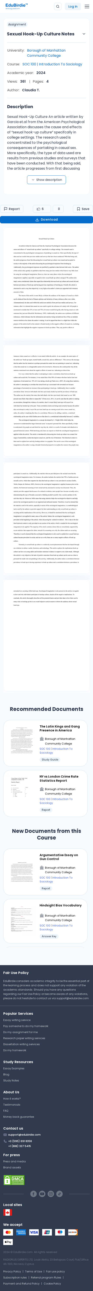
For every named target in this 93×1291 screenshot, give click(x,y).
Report (14, 209)
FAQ (5, 1111)
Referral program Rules (46, 1277)
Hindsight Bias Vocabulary (61, 905)
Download (49, 219)
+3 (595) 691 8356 (20, 1141)
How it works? (12, 1098)
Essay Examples (13, 1068)
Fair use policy (55, 1271)
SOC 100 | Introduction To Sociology (52, 64)
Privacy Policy (12, 1271)
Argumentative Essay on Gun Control (59, 857)
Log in (72, 6)
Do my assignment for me (20, 1032)
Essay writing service (16, 1020)
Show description (49, 180)
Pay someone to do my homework (25, 1026)
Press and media (14, 1161)
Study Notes (11, 1080)
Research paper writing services (24, 1038)
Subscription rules (15, 1277)
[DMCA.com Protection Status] (46, 1180)
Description (20, 107)
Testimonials (11, 1104)
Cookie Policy (52, 1283)
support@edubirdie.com (72, 998)
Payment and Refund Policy (21, 1283)
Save (85, 209)
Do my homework (14, 1050)
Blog (6, 1074)
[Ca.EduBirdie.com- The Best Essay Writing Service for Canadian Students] (7, 1214)
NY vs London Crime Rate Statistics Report (59, 778)
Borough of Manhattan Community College (46, 53)
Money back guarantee (18, 1117)
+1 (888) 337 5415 (19, 1146)
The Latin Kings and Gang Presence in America (60, 728)
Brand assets (12, 1167)
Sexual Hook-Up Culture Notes (40, 34)
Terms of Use (33, 1271)
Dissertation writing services (21, 1044)
